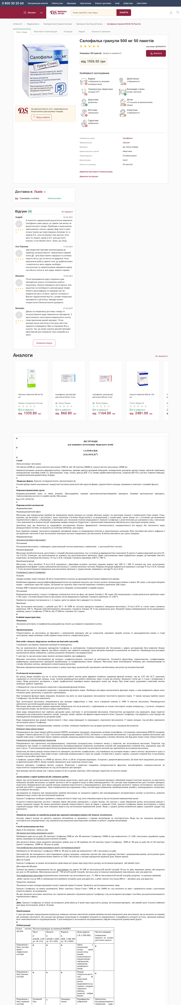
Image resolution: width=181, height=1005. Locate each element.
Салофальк (128, 138)
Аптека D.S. (18, 24)
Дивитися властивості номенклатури (96, 172)
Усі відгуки (66, 212)
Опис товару (21, 32)
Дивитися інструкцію (89, 176)
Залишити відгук (44, 343)
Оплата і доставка (103, 3)
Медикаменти (33, 24)
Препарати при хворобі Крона (89, 24)
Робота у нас (57, 3)
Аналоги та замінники (101, 31)
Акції (117, 3)
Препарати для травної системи (57, 24)
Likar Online (142, 3)
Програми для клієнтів (38, 3)
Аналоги (158, 53)
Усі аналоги (161, 356)
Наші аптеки (85, 3)
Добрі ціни (128, 3)
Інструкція (68, 31)
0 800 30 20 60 (13, 3)
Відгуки (82, 31)
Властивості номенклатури (45, 31)
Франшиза (71, 3)
